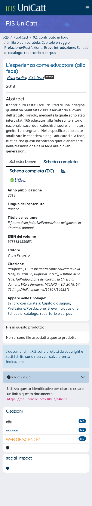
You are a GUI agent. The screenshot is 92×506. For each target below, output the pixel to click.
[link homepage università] (26, 8)
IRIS (6, 37)
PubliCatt (20, 37)
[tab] (63, 170)
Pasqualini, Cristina (25, 77)
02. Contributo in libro (50, 37)
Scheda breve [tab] (22, 161)
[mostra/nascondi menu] (87, 8)
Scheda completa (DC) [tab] (32, 170)
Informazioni (20, 377)
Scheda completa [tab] (60, 161)
